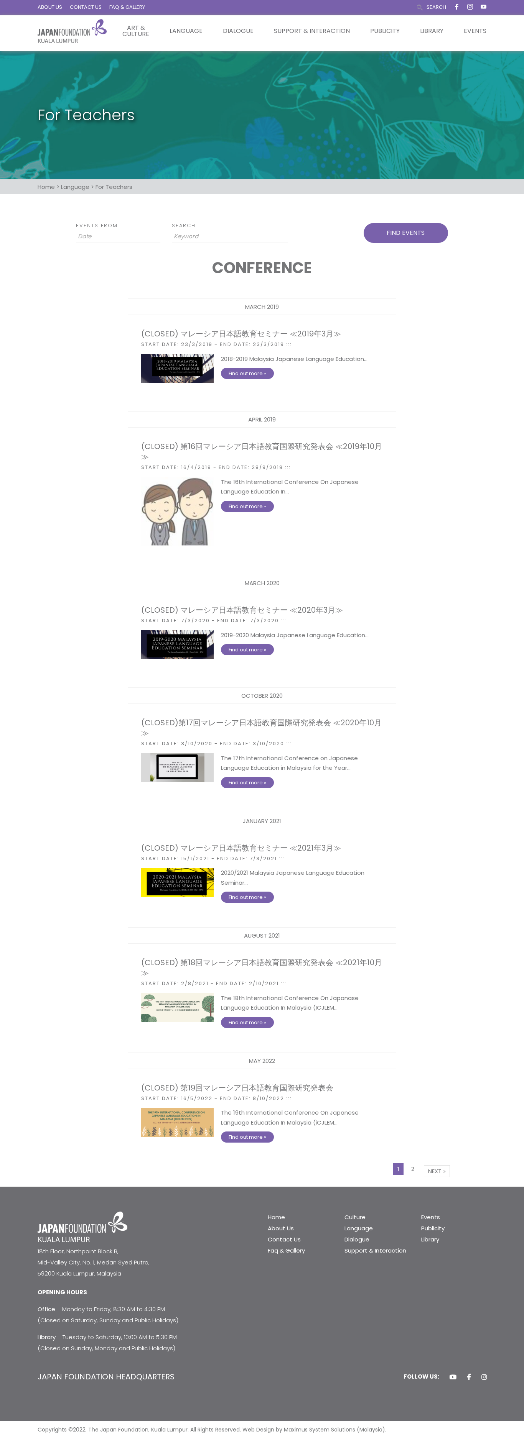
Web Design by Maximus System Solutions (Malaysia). (314, 1429)
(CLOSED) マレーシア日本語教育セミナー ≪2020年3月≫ (242, 610)
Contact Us (284, 1239)
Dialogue (238, 31)
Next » (437, 1171)
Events (475, 31)
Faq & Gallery (286, 1250)
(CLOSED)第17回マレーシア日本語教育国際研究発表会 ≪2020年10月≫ (261, 727)
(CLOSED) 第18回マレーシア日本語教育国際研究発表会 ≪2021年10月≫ (261, 967)
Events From (97, 225)
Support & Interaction (312, 31)
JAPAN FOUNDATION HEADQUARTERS (106, 1376)
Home (276, 1217)
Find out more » (247, 373)
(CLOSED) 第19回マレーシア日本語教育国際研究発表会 (237, 1087)
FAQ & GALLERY (127, 7)
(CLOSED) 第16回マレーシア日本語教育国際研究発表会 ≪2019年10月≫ (261, 451)
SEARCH (436, 7)
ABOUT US (50, 7)
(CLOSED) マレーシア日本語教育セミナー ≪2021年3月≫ (241, 848)
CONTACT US (86, 7)
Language (186, 31)
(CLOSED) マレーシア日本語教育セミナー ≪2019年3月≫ (241, 333)
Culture (355, 1217)
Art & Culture (135, 31)
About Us (281, 1228)
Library (431, 31)
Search (184, 225)
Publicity (385, 31)
